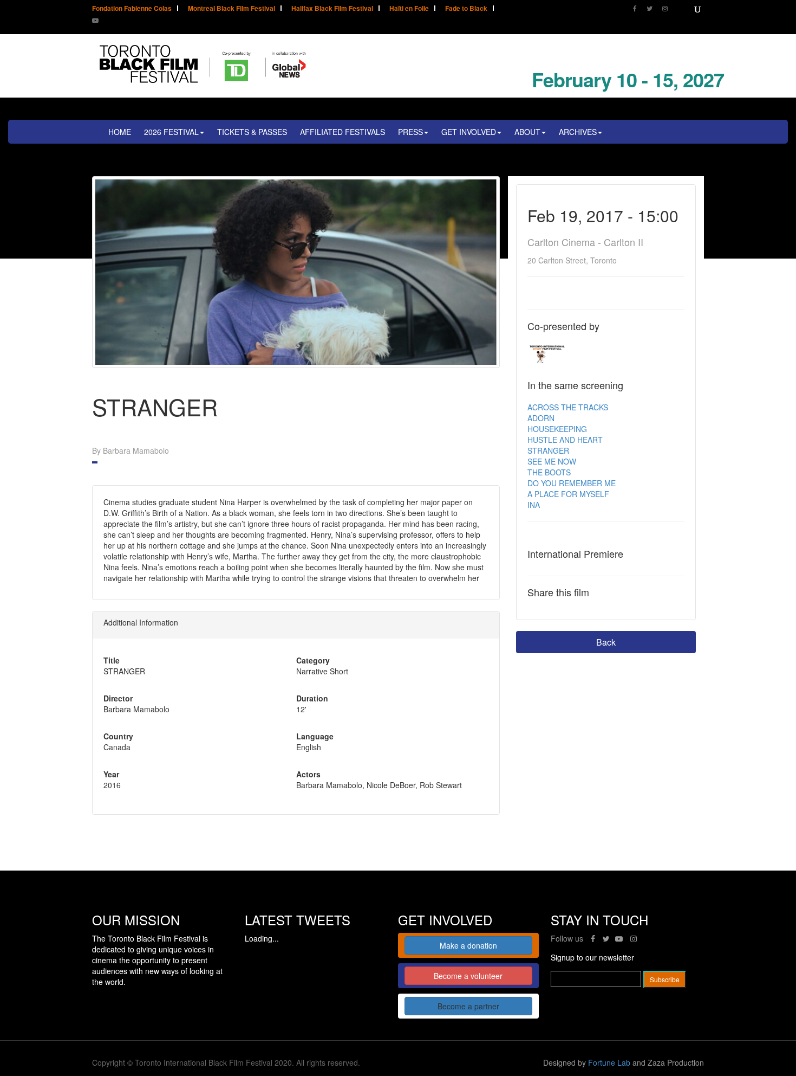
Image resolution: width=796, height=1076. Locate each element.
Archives (578, 131)
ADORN (540, 418)
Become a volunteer (468, 975)
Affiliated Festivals (342, 131)
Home (119, 131)
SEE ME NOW (551, 461)
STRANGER (548, 450)
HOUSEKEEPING (557, 428)
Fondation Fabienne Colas (132, 9)
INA (533, 504)
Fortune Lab (609, 1062)
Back (606, 642)
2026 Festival (171, 131)
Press (410, 131)
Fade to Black (466, 9)
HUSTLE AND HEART (565, 439)
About (527, 131)
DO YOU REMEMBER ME (571, 483)
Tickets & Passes (252, 131)
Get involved (468, 131)
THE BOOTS (549, 472)
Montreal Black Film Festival (231, 9)
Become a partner (468, 1006)
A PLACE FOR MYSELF (568, 493)
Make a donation (468, 945)
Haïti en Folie (409, 9)
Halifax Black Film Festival (332, 9)
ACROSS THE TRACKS (567, 407)
